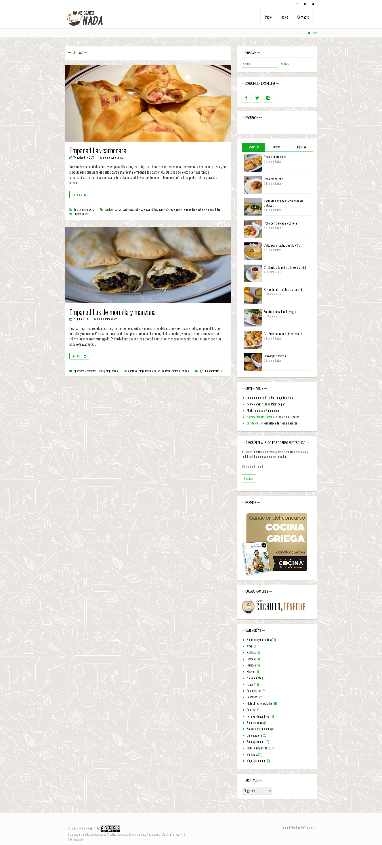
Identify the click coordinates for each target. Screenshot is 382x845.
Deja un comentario (209, 371)
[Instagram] (305, 4)
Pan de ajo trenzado (282, 397)
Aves (249, 646)
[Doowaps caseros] (253, 361)
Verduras (252, 754)
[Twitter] (313, 4)
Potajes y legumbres (258, 716)
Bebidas (251, 652)
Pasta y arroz (254, 690)
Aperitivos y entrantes (85, 371)
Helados (251, 665)
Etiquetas (301, 147)
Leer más (77, 194)
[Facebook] (297, 4)
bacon (118, 209)
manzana (165, 371)
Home (314, 33)
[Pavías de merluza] (253, 162)
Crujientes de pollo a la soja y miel (285, 267)
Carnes (251, 659)
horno (162, 209)
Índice (284, 17)
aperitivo (109, 209)
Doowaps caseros (275, 355)
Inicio (268, 17)
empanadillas (150, 209)
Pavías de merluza (275, 156)
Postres (251, 709)
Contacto (303, 17)
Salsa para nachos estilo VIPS (282, 245)
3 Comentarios (80, 214)
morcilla (176, 371)
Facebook (251, 117)
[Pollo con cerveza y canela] (253, 228)
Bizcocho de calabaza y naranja (283, 289)
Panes (250, 684)
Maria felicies (254, 410)
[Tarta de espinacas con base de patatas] (253, 206)
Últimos (277, 147)
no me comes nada (113, 157)
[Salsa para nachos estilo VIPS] (253, 250)
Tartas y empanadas (84, 209)
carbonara (128, 209)
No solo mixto (254, 678)
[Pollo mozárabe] (253, 184)
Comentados (253, 147)
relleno (193, 209)
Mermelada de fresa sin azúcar (280, 423)
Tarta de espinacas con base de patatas (283, 203)
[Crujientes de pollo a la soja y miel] (253, 273)
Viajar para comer (256, 760)
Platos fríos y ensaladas (259, 703)
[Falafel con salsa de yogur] (253, 317)
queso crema (181, 209)
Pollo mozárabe (273, 178)
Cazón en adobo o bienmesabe (283, 333)
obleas (169, 209)
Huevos (251, 671)
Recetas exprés (255, 722)
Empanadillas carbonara (97, 150)
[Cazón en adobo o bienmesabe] (253, 339)
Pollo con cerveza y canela (280, 223)
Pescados (252, 697)
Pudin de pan (278, 404)
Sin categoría (254, 735)
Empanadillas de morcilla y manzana (112, 312)
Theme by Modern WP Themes (297, 827)
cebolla (138, 209)
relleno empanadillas (209, 209)
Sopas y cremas (255, 741)
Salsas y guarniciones (259, 728)
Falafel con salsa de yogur (280, 311)
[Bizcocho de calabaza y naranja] (253, 295)
